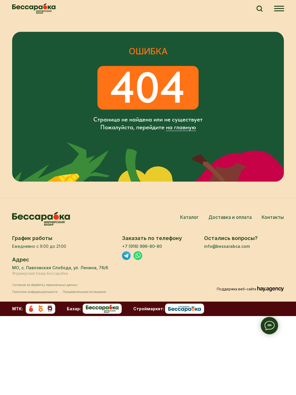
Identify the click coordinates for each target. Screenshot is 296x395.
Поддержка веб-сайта (236, 289)
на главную (181, 127)
